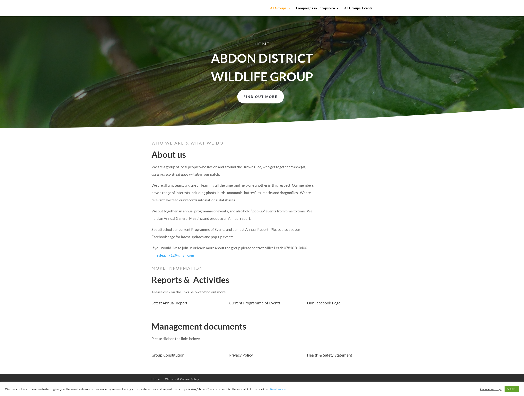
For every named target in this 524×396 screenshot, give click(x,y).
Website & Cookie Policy (182, 379)
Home (155, 379)
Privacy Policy (241, 355)
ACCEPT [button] (511, 389)
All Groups (278, 8)
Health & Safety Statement (329, 355)
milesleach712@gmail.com (172, 255)
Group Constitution (167, 355)
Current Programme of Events (254, 303)
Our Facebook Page (323, 303)
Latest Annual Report (169, 303)
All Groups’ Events (358, 8)
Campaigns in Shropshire (315, 8)
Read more (278, 389)
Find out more (261, 97)
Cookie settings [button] (490, 389)
